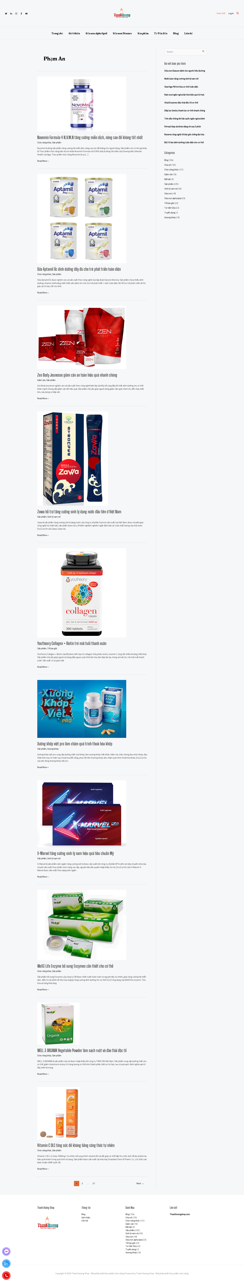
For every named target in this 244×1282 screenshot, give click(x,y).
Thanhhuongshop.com (180, 1214)
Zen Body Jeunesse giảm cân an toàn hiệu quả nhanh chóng (77, 374)
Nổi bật (167, 179)
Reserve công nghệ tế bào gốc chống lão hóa (184, 134)
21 (93, 1183)
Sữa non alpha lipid (96, 33)
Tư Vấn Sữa (160, 33)
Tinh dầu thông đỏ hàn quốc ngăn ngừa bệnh (184, 119)
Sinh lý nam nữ (54, 517)
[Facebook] (21, 13)
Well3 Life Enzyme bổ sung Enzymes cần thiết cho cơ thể (75, 966)
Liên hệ (188, 33)
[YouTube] (26, 13)
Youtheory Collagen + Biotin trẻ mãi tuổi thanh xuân (71, 643)
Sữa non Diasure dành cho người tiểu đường (184, 71)
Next (140, 1183)
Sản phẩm (143, 33)
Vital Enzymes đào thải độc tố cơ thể (181, 103)
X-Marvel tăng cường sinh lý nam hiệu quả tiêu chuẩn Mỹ (75, 853)
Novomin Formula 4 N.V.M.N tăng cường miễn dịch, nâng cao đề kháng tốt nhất (90, 137)
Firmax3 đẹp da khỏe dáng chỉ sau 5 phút (182, 126)
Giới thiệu (74, 33)
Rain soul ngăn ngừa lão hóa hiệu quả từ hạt (184, 95)
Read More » (43, 161)
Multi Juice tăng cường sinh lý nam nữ (181, 79)
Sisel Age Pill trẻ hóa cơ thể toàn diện (181, 87)
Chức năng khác (44, 142)
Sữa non (168, 193)
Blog (176, 33)
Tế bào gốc (52, 648)
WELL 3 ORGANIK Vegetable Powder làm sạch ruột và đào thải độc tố (82, 1050)
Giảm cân (41, 380)
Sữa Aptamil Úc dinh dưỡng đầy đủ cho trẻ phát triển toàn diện (79, 269)
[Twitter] (6, 13)
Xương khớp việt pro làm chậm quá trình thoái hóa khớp (74, 743)
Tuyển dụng (169, 213)
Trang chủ (57, 33)
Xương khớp (53, 749)
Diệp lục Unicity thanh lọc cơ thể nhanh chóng (184, 110)
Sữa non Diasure (122, 33)
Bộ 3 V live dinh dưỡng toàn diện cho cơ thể (184, 142)
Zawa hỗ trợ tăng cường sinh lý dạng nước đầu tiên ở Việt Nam (79, 511)
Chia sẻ (167, 165)
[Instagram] (16, 13)
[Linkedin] (11, 13)
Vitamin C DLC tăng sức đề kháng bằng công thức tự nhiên (76, 1145)
